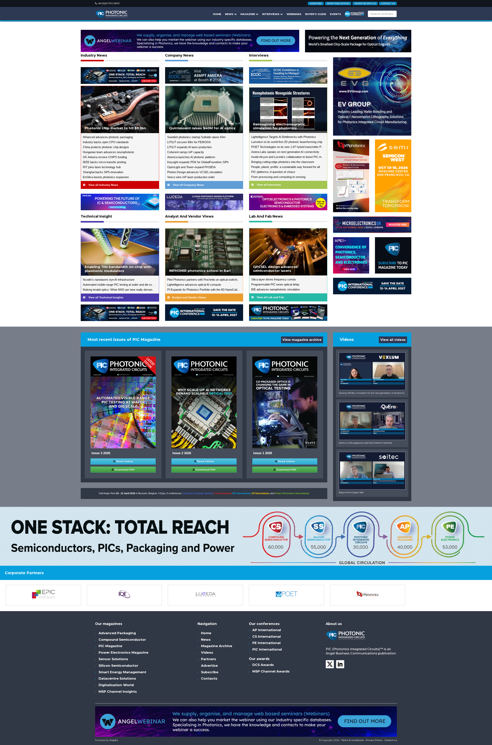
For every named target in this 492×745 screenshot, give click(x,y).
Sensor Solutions (113, 659)
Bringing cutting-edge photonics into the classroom (282, 162)
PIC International (241, 493)
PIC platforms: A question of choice (273, 172)
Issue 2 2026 (181, 453)
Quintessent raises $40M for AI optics (202, 128)
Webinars (294, 14)
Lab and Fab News (266, 216)
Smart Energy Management (122, 672)
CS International (222, 493)
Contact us (388, 3)
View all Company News (187, 184)
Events (335, 14)
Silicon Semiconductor (118, 665)
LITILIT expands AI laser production (189, 147)
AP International (260, 493)
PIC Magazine (110, 646)
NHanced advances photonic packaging (108, 137)
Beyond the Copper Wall (351, 492)
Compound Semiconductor (122, 640)
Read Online (124, 461)
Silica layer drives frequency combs (273, 279)
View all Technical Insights (104, 297)
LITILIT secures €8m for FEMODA (189, 142)
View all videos (393, 340)
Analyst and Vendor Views (189, 216)
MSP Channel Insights (118, 691)
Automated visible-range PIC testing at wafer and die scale (119, 284)
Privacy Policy (374, 740)
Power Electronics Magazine (123, 652)
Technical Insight (96, 216)
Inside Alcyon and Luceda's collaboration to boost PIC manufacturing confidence (301, 157)
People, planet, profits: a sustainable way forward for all (285, 167)
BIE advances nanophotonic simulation (275, 289)
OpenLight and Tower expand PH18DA (191, 167)
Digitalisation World (116, 685)
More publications (338, 3)
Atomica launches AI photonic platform (191, 157)
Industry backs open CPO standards (106, 142)
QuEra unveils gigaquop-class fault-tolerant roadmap (365, 442)
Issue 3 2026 (100, 453)
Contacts (209, 678)
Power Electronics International (292, 493)
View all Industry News (101, 184)
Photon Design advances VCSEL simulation (194, 172)
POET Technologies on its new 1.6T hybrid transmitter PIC (287, 146)
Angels (114, 740)
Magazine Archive (216, 646)
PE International (266, 643)
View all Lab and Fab (269, 297)
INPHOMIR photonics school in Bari (200, 271)
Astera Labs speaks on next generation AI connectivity (285, 152)
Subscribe (316, 3)
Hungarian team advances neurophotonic (108, 152)
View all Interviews (267, 184)
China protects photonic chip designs (106, 147)
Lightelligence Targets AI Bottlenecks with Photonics (283, 136)
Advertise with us (365, 3)
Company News (179, 55)
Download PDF (124, 469)
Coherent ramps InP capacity (185, 152)
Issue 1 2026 (262, 453)
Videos (207, 652)
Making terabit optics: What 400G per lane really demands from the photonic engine (135, 289)
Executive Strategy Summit (198, 493)
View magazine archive (302, 340)
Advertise (209, 665)
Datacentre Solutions (117, 678)
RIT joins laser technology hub (102, 167)
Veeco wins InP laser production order (191, 177)
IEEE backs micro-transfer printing (104, 162)
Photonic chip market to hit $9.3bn (115, 128)
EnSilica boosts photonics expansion (106, 177)
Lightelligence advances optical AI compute (194, 284)
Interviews (271, 14)
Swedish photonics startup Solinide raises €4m (196, 137)
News (229, 14)
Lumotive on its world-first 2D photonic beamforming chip (286, 141)
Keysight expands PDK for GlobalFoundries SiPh (198, 162)
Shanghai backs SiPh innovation (103, 172)
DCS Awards (263, 665)
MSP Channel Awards (271, 671)
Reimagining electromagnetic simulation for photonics (279, 126)
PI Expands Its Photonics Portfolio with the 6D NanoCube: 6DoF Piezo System (216, 289)
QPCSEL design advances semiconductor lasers (275, 269)
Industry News (94, 55)
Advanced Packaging (117, 633)
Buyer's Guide (315, 14)
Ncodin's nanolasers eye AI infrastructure (108, 279)
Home (217, 14)
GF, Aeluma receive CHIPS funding (105, 157)
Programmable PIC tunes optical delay (275, 284)
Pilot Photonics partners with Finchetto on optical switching (203, 279)
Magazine (248, 14)
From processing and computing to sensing (278, 177)
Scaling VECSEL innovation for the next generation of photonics (371, 393)
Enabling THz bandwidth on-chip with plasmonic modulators (118, 269)
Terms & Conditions (352, 740)
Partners (208, 659)
